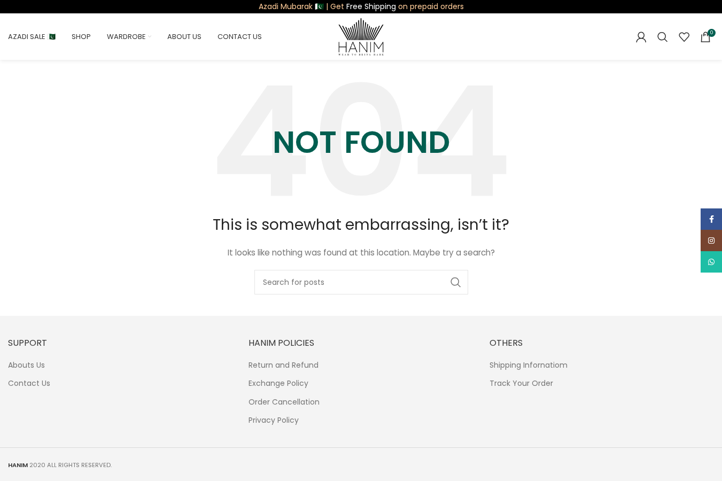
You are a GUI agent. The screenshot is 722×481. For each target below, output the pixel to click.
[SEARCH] (456, 282)
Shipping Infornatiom (529, 365)
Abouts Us (26, 365)
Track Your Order (521, 383)
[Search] (662, 37)
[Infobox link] (361, 6)
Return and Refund (284, 365)
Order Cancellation (284, 402)
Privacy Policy (274, 420)
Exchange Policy (278, 383)
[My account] (641, 37)
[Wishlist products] (684, 37)
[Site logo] (361, 35)
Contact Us (29, 383)
